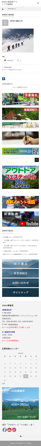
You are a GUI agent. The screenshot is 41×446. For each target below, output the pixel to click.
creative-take (7, 67)
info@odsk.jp (13, 324)
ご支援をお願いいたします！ (11, 251)
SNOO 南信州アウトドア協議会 (23, 443)
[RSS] (20, 436)
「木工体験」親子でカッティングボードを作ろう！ (17, 240)
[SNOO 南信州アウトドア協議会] (10, 3)
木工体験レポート (8, 237)
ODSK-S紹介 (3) (7, 83)
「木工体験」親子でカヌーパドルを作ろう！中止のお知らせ (20, 245)
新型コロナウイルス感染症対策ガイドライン (15, 254)
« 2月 (3, 383)
